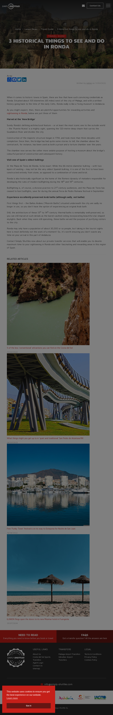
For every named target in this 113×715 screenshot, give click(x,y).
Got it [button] (28, 706)
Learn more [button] (12, 698)
